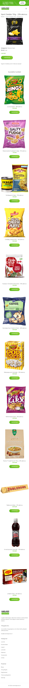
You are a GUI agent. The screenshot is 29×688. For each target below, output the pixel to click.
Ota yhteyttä (4, 669)
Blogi (2, 667)
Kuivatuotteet (4, 644)
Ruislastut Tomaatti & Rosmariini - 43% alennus (15, 283)
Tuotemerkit (4, 655)
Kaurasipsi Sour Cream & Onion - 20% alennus (14, 328)
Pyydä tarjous (22, 3)
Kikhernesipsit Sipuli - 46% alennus (14, 416)
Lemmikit (3, 649)
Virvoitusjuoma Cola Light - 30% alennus (14, 549)
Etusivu (2, 16)
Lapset (2, 647)
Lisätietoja (7, 57)
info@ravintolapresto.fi (6, 633)
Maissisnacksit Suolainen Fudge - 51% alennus (14, 151)
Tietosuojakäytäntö (6, 675)
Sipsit (13, 48)
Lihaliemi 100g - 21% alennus (14, 593)
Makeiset (9, 48)
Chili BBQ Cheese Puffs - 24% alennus (14, 239)
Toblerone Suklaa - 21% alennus (14, 505)
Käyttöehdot (4, 672)
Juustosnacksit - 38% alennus (14, 106)
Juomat (3, 642)
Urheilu (2, 657)
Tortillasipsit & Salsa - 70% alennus (14, 195)
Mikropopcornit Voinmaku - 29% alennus (14, 372)
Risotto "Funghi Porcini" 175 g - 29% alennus (14, 461)
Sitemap (3, 677)
